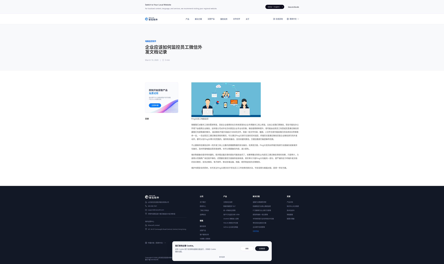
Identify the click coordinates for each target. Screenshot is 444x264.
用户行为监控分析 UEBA (231, 214)
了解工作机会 (204, 210)
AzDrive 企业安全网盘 (230, 227)
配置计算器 (290, 219)
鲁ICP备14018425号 (151, 260)
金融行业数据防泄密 (259, 202)
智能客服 (290, 214)
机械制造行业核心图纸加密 (262, 206)
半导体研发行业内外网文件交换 (263, 219)
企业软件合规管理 (259, 227)
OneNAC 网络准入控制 (231, 219)
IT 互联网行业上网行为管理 (262, 210)
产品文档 (290, 202)
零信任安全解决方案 (259, 223)
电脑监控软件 (150, 41)
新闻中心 (203, 206)
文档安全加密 (227, 202)
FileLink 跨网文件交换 (230, 223)
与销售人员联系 (205, 239)
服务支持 (203, 226)
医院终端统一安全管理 (260, 214)
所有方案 (256, 231)
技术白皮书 (290, 210)
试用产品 (211, 19)
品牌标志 (203, 214)
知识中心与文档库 (293, 206)
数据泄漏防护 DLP (229, 206)
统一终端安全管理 (229, 210)
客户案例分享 (204, 234)
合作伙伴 (236, 19)
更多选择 (222, 257)
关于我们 (203, 202)
